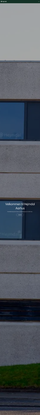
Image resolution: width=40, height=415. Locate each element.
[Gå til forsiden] (4, 1)
